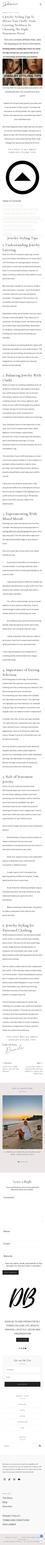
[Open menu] (40, 4)
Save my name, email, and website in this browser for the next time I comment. (23, 1264)
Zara (22, 1428)
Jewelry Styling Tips (13, 205)
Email (7, 1243)
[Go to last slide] (6, 1127)
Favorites (7, 1506)
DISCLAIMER (9, 1524)
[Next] (39, 1127)
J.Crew (22, 1410)
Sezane (22, 1416)
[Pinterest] (14, 1479)
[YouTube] (19, 1479)
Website (8, 1256)
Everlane (22, 1404)
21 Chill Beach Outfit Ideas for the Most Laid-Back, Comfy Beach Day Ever (22, 1153)
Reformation (22, 1422)
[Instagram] (5, 1479)
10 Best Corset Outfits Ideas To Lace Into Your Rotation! (11, 1067)
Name (7, 1231)
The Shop (7, 1498)
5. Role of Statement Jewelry (17, 225)
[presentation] (22, 1122)
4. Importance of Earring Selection (20, 221)
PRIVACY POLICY (11, 1516)
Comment (9, 1197)
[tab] (18, 1161)
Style (17, 12)
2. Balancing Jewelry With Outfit (19, 213)
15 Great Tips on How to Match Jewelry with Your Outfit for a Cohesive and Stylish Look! (33, 1068)
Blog (5, 1502)
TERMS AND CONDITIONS (16, 1520)
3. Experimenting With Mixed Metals (21, 217)
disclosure (13, 43)
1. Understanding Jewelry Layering (20, 209)
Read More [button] (22, 1339)
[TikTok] (9, 1479)
